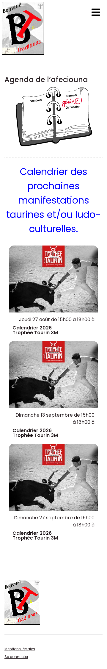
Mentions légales (19, 648)
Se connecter (16, 656)
